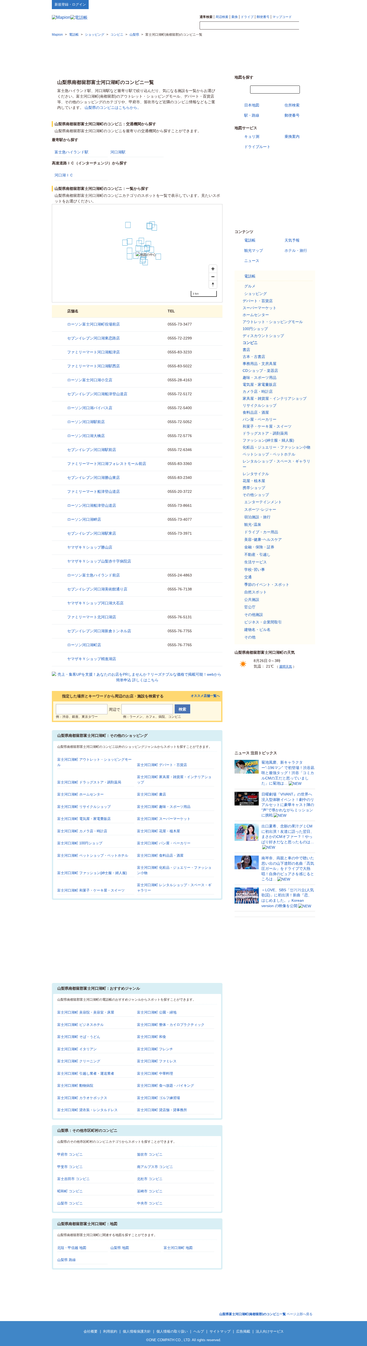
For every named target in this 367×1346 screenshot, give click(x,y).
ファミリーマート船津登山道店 (93, 491)
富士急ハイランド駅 (71, 152)
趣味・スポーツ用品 (259, 377)
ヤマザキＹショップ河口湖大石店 (95, 603)
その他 (250, 637)
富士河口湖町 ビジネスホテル (80, 1025)
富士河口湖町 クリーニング (78, 1061)
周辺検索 (221, 17)
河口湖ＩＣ (64, 175)
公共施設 (251, 599)
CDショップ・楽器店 (260, 370)
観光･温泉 (252, 524)
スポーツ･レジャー (260, 509)
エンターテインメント (263, 502)
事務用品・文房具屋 (259, 363)
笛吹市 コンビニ (150, 1154)
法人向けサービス (270, 1331)
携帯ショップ (254, 488)
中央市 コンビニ (150, 1203)
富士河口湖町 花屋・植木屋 (158, 831)
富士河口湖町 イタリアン (77, 1049)
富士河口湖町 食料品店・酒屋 (160, 855)
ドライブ (247, 17)
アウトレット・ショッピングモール (273, 322)
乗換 (234, 17)
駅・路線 (251, 115)
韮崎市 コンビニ (150, 1191)
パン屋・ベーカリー (259, 419)
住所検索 (292, 105)
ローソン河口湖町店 (84, 645)
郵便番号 (263, 17)
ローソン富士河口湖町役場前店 (93, 324)
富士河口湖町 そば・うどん (78, 1037)
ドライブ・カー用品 (261, 532)
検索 (307, 26)
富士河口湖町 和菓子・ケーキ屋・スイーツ (91, 890)
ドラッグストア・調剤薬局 (265, 433)
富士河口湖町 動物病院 (75, 1086)
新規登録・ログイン (70, 4)
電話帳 (250, 240)
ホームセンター (256, 315)
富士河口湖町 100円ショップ (79, 843)
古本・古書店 (254, 356)
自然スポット (255, 592)
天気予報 (292, 240)
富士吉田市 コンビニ (73, 1179)
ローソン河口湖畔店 (84, 519)
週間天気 (285, 666)
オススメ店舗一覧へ (205, 696)
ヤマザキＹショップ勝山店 (89, 547)
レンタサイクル (256, 474)
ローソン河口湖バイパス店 (89, 408)
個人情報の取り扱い (172, 1331)
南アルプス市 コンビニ (155, 1167)
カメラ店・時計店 (258, 391)
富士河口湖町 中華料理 (155, 1073)
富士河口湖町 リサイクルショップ (84, 807)
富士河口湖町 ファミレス (157, 1061)
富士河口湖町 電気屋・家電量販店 (84, 819)
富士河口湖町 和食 (151, 1037)
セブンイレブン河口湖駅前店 (91, 450)
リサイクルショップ (259, 405)
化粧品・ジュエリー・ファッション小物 (276, 447)
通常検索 (206, 17)
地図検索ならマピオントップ (262, 4)
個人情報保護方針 (137, 1331)
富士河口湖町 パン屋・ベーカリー (163, 843)
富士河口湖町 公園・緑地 (157, 1012)
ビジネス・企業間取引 (263, 622)
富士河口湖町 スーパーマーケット (163, 819)
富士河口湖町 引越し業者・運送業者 (85, 1073)
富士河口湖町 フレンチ (155, 1049)
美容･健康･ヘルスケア (263, 539)
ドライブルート (257, 147)
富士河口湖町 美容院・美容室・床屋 (85, 1012)
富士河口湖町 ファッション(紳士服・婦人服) (92, 873)
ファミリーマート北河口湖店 (91, 617)
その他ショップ (256, 495)
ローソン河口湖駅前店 (86, 422)
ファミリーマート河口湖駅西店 (93, 366)
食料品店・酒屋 (256, 412)
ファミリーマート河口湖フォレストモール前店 (106, 463)
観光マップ (253, 250)
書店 (246, 349)
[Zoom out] (213, 276)
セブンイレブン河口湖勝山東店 (93, 477)
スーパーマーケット (259, 308)
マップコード (282, 17)
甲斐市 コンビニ (70, 1167)
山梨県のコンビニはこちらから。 (113, 107)
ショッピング (255, 293)
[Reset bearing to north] (213, 284)
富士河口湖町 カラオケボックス (82, 1098)
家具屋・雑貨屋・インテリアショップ (275, 398)
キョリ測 (251, 136)
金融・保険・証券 (259, 547)
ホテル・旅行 (296, 250)
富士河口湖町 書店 (151, 794)
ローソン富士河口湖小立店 (89, 380)
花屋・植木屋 (254, 481)
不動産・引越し (257, 554)
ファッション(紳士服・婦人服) (268, 440)
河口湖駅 (117, 152)
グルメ (250, 286)
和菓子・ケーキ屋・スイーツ (267, 426)
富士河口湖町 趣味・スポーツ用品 (163, 807)
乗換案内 (292, 136)
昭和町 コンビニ (70, 1191)
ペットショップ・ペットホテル (269, 454)
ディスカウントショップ (263, 336)
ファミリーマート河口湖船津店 (93, 352)
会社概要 (91, 1331)
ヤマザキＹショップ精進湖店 (91, 659)
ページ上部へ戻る (265, 1314)
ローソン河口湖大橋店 (86, 436)
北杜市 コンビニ (150, 1179)
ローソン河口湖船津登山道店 (91, 505)
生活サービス (255, 562)
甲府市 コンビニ (70, 1154)
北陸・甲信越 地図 (71, 1248)
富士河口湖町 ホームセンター (80, 794)
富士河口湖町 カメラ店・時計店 (82, 831)
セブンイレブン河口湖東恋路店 (93, 338)
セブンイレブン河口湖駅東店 (91, 533)
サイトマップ (306, 4)
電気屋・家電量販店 (259, 384)
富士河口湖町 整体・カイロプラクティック (170, 1025)
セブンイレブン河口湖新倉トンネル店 (99, 631)
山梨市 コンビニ (70, 1203)
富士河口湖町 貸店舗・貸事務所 (162, 1110)
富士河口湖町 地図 (178, 1248)
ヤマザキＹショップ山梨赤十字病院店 (99, 561)
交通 (248, 577)
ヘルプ (289, 4)
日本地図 (251, 105)
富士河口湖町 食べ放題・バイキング (165, 1086)
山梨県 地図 (119, 1248)
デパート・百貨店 (258, 301)
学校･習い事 (254, 569)
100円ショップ (255, 329)
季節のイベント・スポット (266, 584)
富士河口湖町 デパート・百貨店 (162, 765)
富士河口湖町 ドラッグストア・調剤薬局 (89, 782)
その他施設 (253, 614)
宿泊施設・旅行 (257, 517)
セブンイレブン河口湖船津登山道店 (97, 394)
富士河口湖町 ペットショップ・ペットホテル (92, 855)
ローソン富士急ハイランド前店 (93, 575)
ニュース (251, 260)
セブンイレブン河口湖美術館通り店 (97, 589)
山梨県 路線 (66, 1260)
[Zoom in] (213, 269)
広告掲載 (243, 1331)
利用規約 (110, 1331)
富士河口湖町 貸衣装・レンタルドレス (87, 1110)
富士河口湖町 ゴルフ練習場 (158, 1098)
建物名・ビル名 (257, 629)
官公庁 (250, 607)
